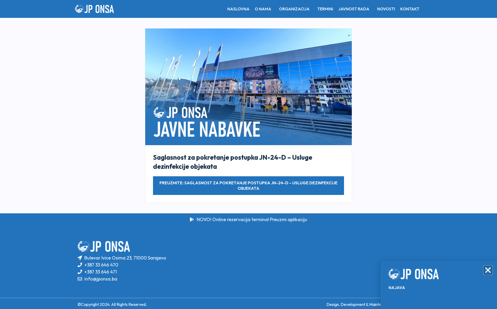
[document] (248, 154)
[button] (488, 270)
